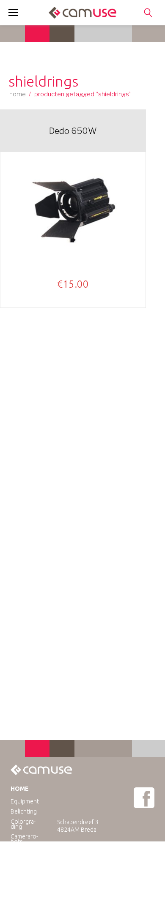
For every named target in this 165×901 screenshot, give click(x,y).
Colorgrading (23, 824)
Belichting (24, 811)
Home (17, 94)
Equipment (25, 801)
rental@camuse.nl (98, 852)
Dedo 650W (73, 131)
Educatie (22, 851)
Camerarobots (24, 839)
